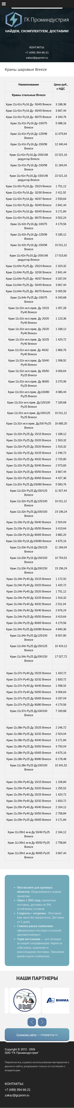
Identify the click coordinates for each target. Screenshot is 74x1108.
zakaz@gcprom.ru (37, 57)
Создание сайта (26, 1034)
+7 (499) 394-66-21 (37, 52)
